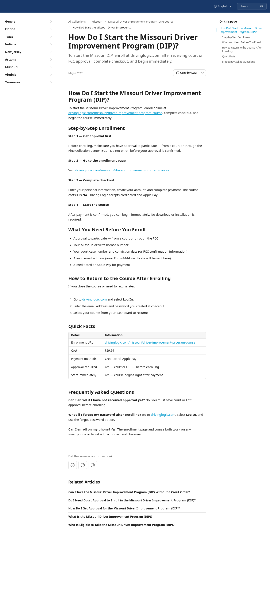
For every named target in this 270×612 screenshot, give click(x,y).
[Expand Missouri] (51, 67)
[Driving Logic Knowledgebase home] (4, 6)
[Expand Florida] (51, 29)
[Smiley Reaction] (93, 465)
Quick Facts (228, 56)
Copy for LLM (188, 72)
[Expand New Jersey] (51, 52)
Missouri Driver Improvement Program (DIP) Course (140, 21)
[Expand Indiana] (51, 44)
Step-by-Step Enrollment (236, 37)
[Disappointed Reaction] (72, 465)
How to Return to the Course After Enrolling (242, 49)
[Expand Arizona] (51, 59)
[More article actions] (202, 72)
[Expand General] (51, 21)
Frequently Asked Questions (238, 62)
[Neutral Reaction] (82, 465)
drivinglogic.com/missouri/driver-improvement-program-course (115, 113)
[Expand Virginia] (51, 75)
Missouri (97, 21)
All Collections (77, 21)
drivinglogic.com (94, 299)
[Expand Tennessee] (51, 82)
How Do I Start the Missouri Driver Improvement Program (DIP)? (241, 30)
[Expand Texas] (51, 37)
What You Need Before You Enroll (241, 42)
